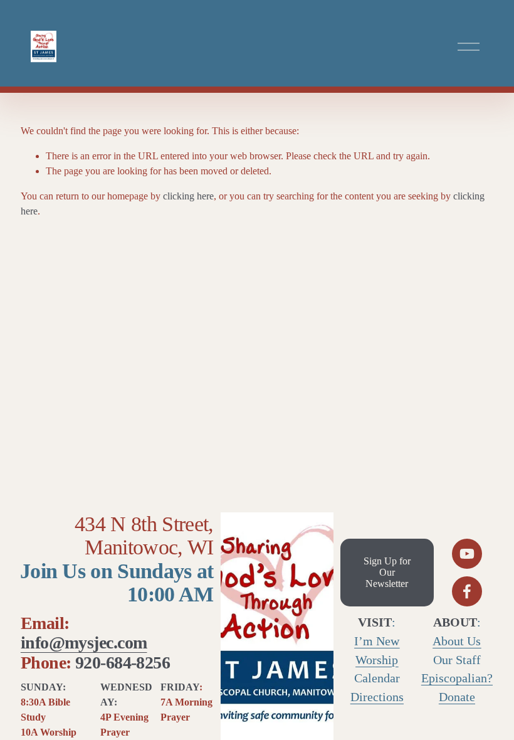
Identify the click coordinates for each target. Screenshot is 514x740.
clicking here (188, 196)
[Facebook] (467, 591)
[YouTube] (467, 554)
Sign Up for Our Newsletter (387, 572)
